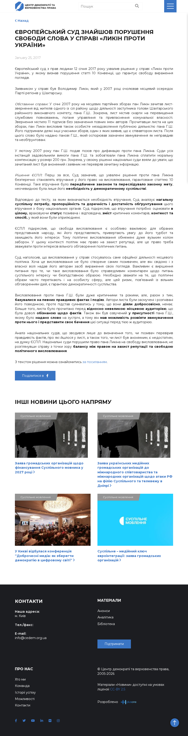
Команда (22, 686)
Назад (23, 21)
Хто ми (20, 679)
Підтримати (114, 644)
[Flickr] (50, 720)
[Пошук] (137, 6)
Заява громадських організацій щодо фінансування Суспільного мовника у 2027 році (49, 467)
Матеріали (109, 600)
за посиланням (95, 362)
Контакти (22, 705)
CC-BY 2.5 (117, 689)
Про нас (24, 669)
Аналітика (105, 617)
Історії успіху (25, 692)
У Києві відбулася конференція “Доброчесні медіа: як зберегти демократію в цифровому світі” (44, 555)
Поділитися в (33, 376)
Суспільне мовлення (35, 416)
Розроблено (107, 702)
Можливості (25, 699)
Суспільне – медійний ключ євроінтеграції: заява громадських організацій (129, 555)
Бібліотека (106, 624)
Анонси (103, 611)
